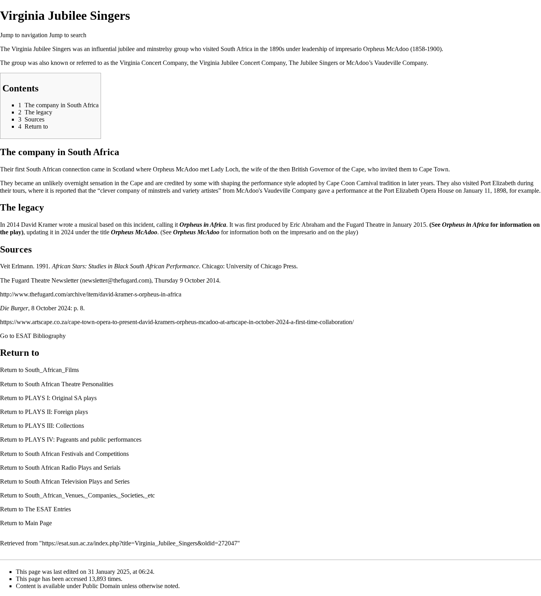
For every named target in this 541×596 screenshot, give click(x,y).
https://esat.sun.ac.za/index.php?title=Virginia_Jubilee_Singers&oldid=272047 (139, 543)
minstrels (159, 190)
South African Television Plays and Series (77, 481)
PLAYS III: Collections (54, 425)
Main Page (38, 523)
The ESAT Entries (48, 509)
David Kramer (39, 224)
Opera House (437, 190)
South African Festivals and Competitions (77, 453)
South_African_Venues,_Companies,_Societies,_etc (90, 495)
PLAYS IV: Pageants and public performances (83, 439)
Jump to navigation (24, 35)
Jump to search (67, 35)
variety (191, 190)
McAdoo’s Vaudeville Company (386, 62)
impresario (303, 232)
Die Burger (14, 308)
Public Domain (101, 586)
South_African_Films (52, 369)
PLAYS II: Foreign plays (56, 411)
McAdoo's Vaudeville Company (276, 190)
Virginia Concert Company (153, 62)
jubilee (126, 49)
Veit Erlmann (16, 266)
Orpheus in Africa (202, 224)
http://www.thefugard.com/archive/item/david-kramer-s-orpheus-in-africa (90, 294)
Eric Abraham (307, 224)
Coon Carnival (359, 183)
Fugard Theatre (365, 224)
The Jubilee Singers (313, 62)
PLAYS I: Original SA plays (61, 398)
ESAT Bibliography (41, 335)
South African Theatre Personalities (69, 384)
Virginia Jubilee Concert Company (242, 62)
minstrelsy (159, 49)
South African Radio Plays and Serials (72, 467)
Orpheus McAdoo (386, 49)
